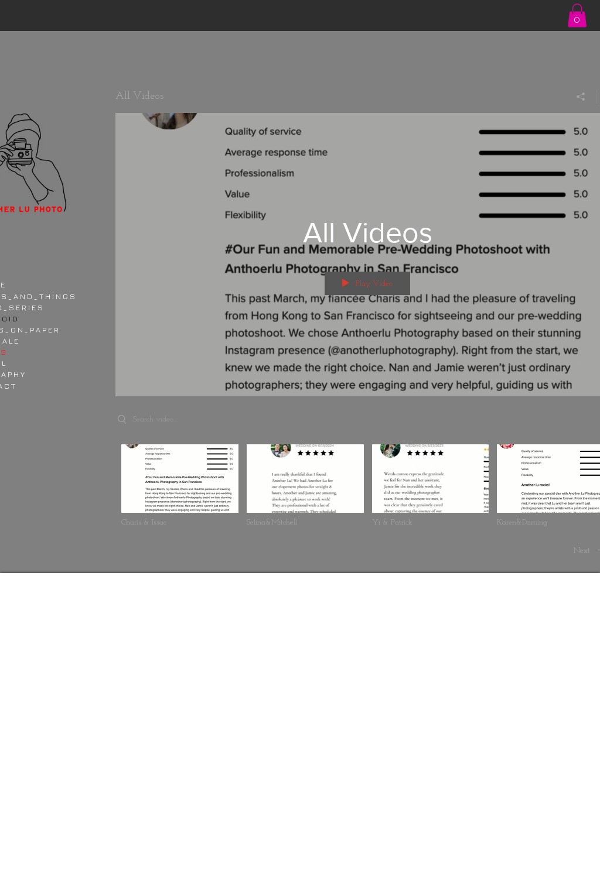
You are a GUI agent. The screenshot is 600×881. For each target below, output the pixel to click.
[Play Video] (180, 486)
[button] (577, 16)
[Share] (581, 97)
